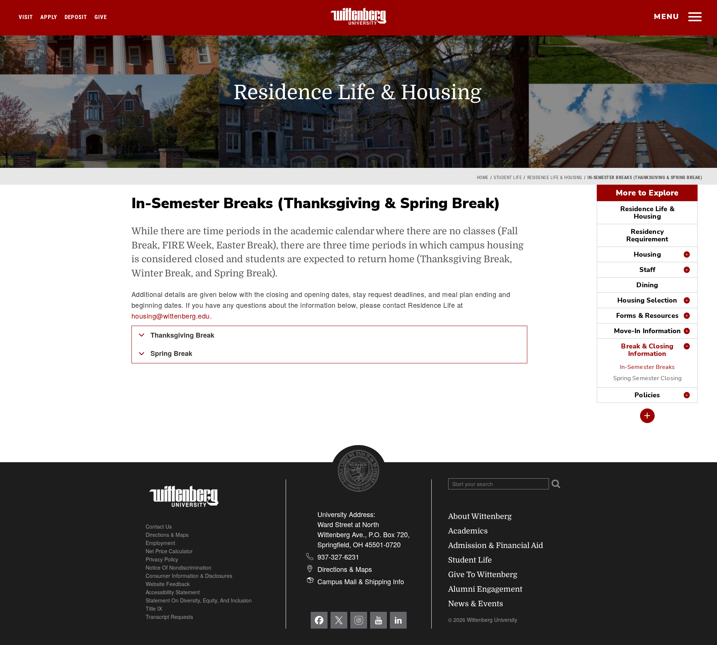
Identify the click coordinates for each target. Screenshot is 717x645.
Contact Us (159, 526)
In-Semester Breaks (647, 367)
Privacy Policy (162, 559)
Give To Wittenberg (482, 574)
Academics (468, 531)
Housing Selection (647, 300)
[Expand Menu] (647, 415)
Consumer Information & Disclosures (189, 575)
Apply (48, 17)
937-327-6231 (338, 556)
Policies (647, 395)
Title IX (154, 608)
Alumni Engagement (485, 589)
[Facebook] (319, 620)
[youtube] (378, 620)
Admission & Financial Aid (495, 545)
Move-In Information (647, 331)
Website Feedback (168, 584)
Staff (647, 269)
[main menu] (695, 17)
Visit (26, 17)
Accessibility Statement (173, 592)
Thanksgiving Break (182, 335)
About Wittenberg (480, 516)
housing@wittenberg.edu (170, 315)
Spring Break (171, 353)
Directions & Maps (167, 534)
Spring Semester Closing (647, 378)
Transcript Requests (169, 616)
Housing (647, 254)
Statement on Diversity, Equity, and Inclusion (199, 600)
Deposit (76, 17)
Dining (647, 285)
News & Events (475, 603)
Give (100, 17)
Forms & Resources (647, 315)
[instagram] (358, 620)
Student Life (508, 177)
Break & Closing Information (647, 349)
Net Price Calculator (169, 551)
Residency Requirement (647, 235)
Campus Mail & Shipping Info (360, 581)
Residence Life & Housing (554, 177)
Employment (160, 543)
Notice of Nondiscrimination (178, 567)
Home (482, 177)
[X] (338, 620)
